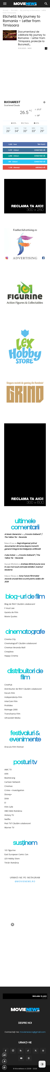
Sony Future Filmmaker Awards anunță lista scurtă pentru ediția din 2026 (24, 579)
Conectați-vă (39, 150)
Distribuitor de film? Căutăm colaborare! (23, 689)
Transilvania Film (12, 713)
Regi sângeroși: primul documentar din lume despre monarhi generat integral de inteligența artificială (22, 546)
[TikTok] (28, 1051)
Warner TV (9, 827)
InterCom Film (11, 701)
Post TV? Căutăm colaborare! (17, 823)
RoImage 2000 (11, 709)
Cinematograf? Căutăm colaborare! (20, 643)
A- (4, 1067)
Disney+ (8, 794)
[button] (4, 3)
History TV (9, 815)
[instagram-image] (12, 899)
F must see (9, 608)
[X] (35, 1051)
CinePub (8, 684)
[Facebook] (5, 1051)
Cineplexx (8, 651)
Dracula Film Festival (14, 746)
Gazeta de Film (11, 612)
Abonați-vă (40, 167)
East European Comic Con (16, 854)
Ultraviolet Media (12, 718)
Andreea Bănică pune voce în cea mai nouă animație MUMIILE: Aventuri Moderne (24, 567)
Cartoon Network (12, 782)
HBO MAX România (13, 811)
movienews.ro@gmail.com (33, 1032)
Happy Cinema (11, 655)
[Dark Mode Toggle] (42, 1064)
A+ (4, 1055)
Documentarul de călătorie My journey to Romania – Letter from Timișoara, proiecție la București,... (31, 38)
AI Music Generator (12, 534)
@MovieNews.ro (25, 881)
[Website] (43, 1051)
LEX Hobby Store (12, 858)
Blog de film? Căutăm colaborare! (19, 604)
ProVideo (8, 705)
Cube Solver (9, 555)
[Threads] (29, 1058)
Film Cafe (8, 806)
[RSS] (20, 1051)
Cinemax (8, 786)
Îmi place (41, 144)
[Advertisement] (25, 74)
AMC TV (8, 769)
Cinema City (10, 639)
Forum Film (9, 693)
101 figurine (10, 850)
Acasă (5, 10)
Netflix (7, 819)
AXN (6, 773)
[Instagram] (13, 1051)
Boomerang (9, 778)
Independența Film (13, 697)
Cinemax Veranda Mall (14, 647)
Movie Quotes (10, 616)
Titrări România (11, 862)
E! (5, 802)
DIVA (6, 798)
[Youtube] (21, 1058)
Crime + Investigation (14, 790)
